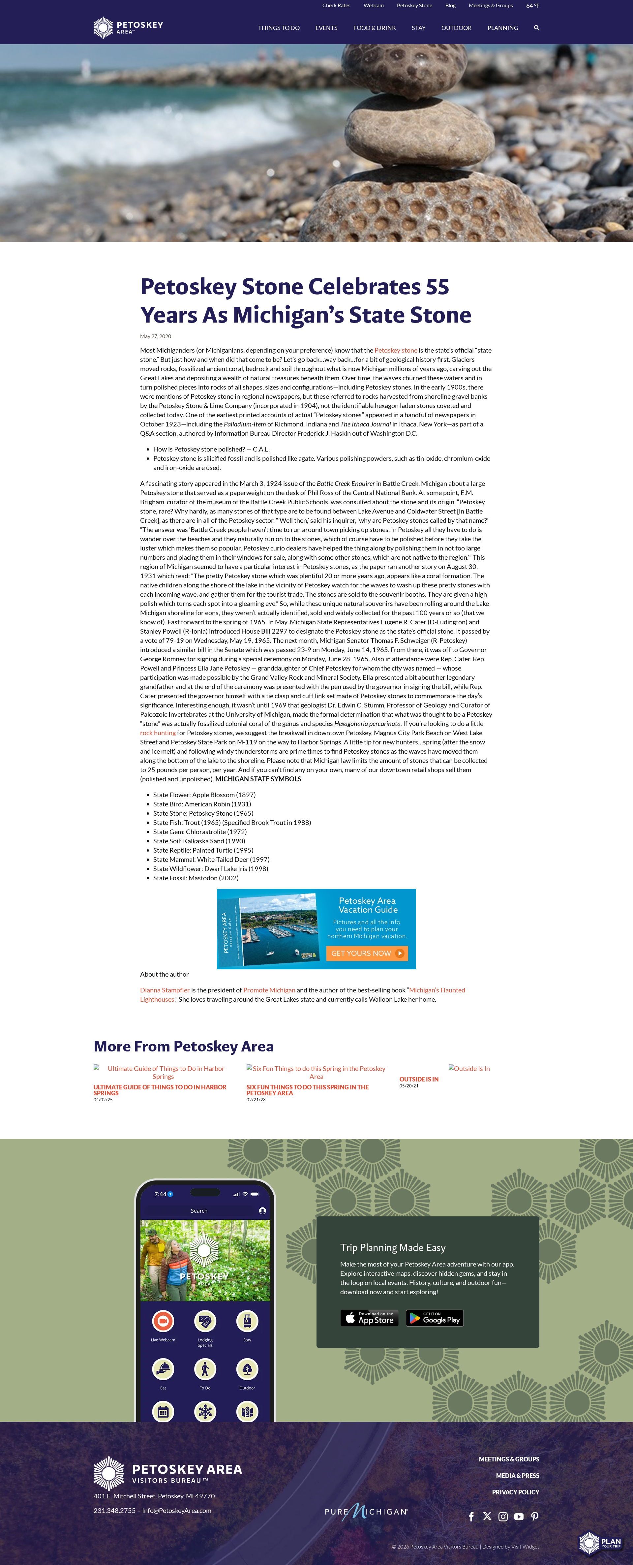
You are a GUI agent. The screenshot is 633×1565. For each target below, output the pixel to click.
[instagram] (503, 1516)
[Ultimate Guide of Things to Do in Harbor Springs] (163, 1068)
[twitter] (487, 1516)
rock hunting (158, 732)
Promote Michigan (269, 990)
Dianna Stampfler (165, 990)
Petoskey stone (396, 350)
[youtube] (519, 1516)
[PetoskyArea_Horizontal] (128, 20)
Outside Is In (419, 1079)
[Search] (532, 27)
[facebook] (471, 1516)
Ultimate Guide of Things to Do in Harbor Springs (160, 1090)
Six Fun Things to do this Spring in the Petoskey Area (308, 1090)
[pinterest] (534, 1516)
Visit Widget (525, 1546)
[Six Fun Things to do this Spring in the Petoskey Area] (316, 1068)
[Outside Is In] (469, 1068)
